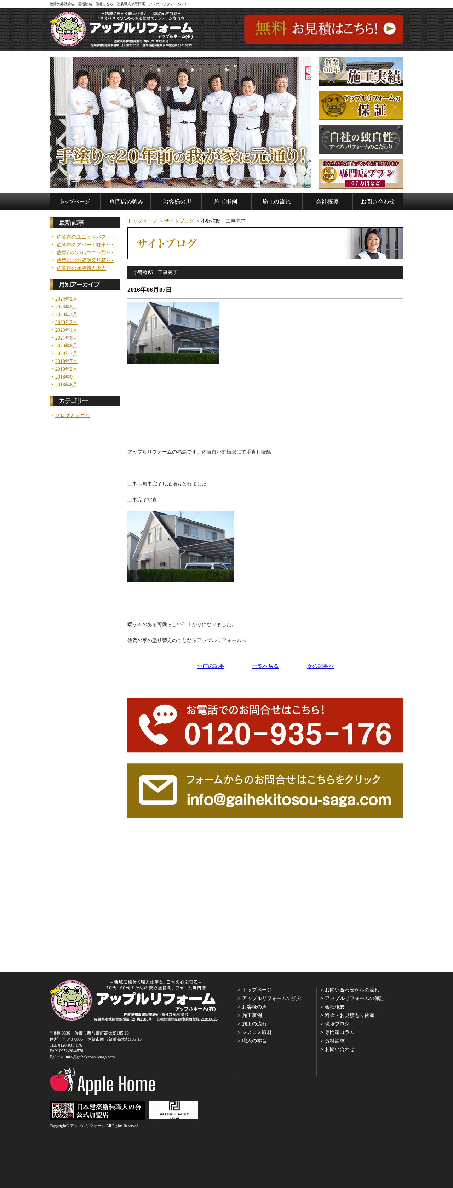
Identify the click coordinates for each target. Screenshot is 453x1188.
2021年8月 (66, 338)
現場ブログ (337, 1024)
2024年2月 (66, 299)
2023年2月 (66, 322)
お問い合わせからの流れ (352, 990)
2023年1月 (66, 330)
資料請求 (335, 1041)
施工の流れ (254, 1024)
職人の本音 (254, 1041)
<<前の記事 (210, 666)
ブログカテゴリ (72, 415)
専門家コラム (340, 1032)
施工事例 (252, 1015)
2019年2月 (66, 369)
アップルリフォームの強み (272, 998)
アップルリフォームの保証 (354, 998)
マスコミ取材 (257, 1032)
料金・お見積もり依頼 (349, 1015)
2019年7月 (66, 361)
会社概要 (335, 1007)
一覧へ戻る (265, 666)
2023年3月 (66, 314)
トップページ (143, 221)
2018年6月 (66, 384)
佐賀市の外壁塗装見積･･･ (85, 260)
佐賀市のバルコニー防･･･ (85, 252)
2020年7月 (66, 353)
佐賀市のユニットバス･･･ (85, 237)
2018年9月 (66, 377)
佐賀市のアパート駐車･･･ (85, 245)
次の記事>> (320, 666)
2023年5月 (66, 307)
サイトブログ (179, 221)
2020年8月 (66, 345)
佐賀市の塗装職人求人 (81, 268)
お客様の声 (254, 1007)
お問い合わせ (340, 1049)
